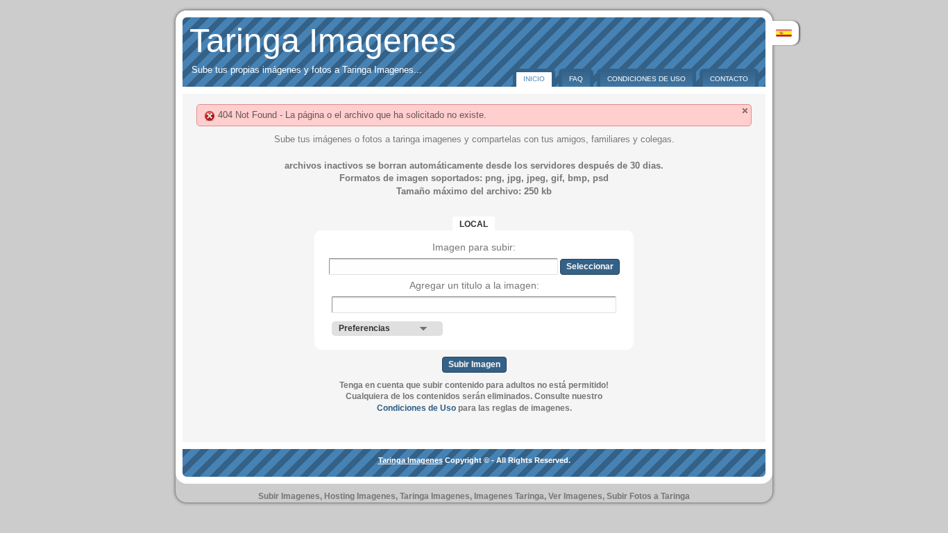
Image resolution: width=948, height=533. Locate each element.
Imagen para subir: (474, 247)
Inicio (534, 79)
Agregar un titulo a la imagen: (474, 285)
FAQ (576, 79)
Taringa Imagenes (322, 40)
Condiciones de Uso (646, 79)
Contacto (729, 79)
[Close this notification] (745, 110)
